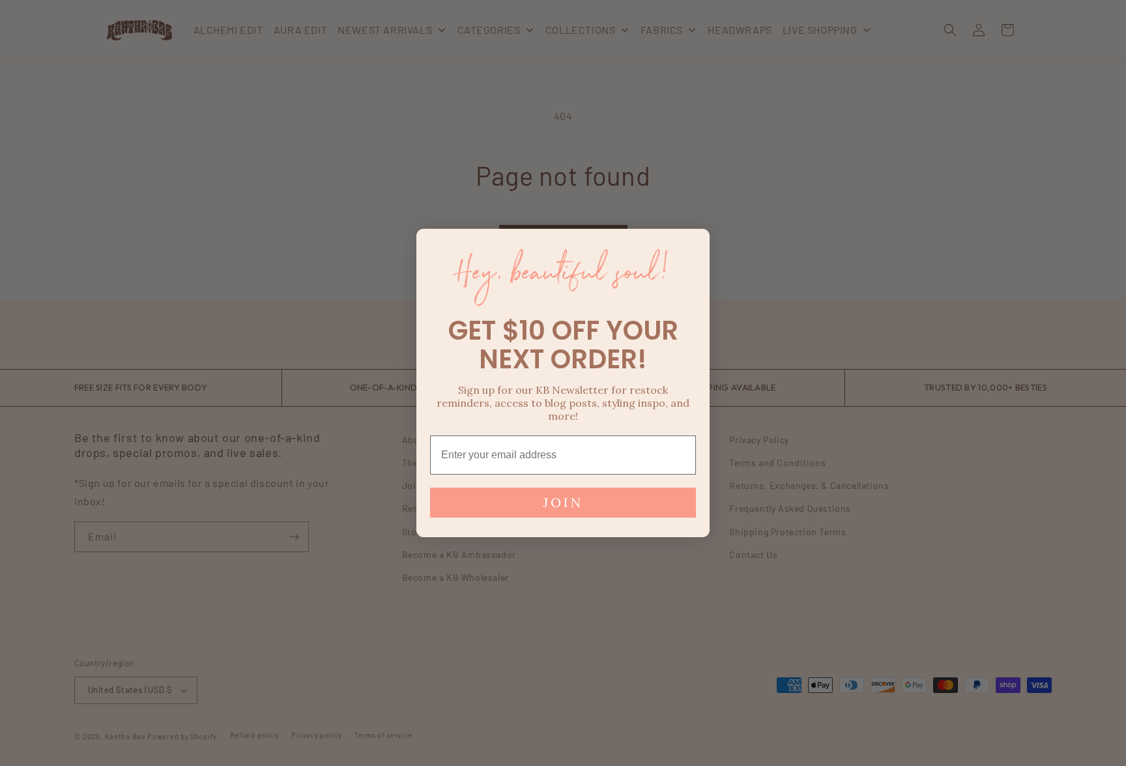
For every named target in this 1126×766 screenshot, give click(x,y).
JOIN (563, 502)
